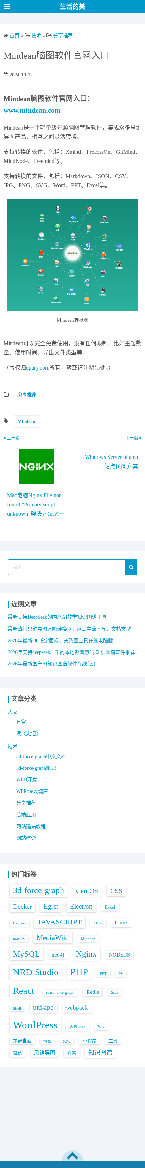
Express (19, 923)
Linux (121, 923)
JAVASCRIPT (60, 922)
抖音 (71, 1053)
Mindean (26, 421)
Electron (81, 906)
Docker (22, 906)
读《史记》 (28, 733)
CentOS (87, 891)
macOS (19, 939)
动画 (47, 1041)
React (23, 991)
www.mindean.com (32, 110)
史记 (67, 1041)
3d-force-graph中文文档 (41, 756)
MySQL (26, 953)
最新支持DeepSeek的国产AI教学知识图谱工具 (57, 617)
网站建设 (26, 838)
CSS (116, 891)
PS (121, 974)
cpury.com (37, 368)
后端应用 (26, 814)
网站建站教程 (31, 826)
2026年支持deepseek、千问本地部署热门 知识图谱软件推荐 (71, 652)
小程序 (89, 1040)
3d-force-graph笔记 (36, 768)
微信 (17, 1053)
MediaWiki (53, 937)
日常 (21, 722)
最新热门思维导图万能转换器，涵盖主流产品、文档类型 (69, 629)
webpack (77, 1007)
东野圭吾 (22, 1040)
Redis (93, 992)
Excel (110, 907)
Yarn (101, 1027)
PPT (103, 974)
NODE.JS (119, 955)
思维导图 (44, 1053)
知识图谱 (100, 1052)
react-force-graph (60, 993)
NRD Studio (35, 972)
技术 (13, 746)
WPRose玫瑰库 (32, 791)
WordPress (35, 1024)
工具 (113, 1040)
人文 (13, 712)
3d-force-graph (38, 890)
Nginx (86, 953)
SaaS (115, 993)
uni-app (43, 1007)
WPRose (77, 1026)
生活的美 (72, 6)
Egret (51, 906)
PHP (79, 972)
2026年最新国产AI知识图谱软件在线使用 (52, 664)
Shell (17, 1008)
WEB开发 (26, 779)
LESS (98, 923)
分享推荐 (27, 394)
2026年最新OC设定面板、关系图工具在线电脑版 (60, 640)
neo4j (58, 955)
